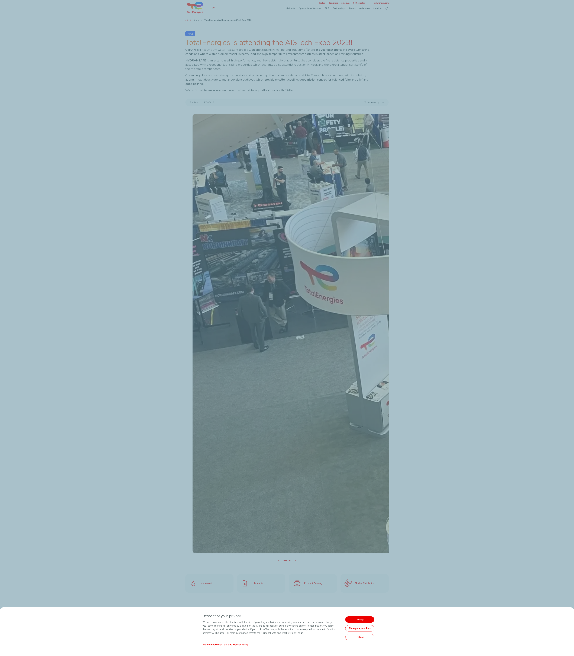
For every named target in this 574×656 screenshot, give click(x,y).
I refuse (360, 637)
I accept (360, 619)
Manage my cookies (360, 628)
